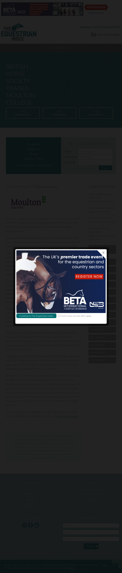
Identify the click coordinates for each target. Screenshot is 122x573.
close (103, 252)
